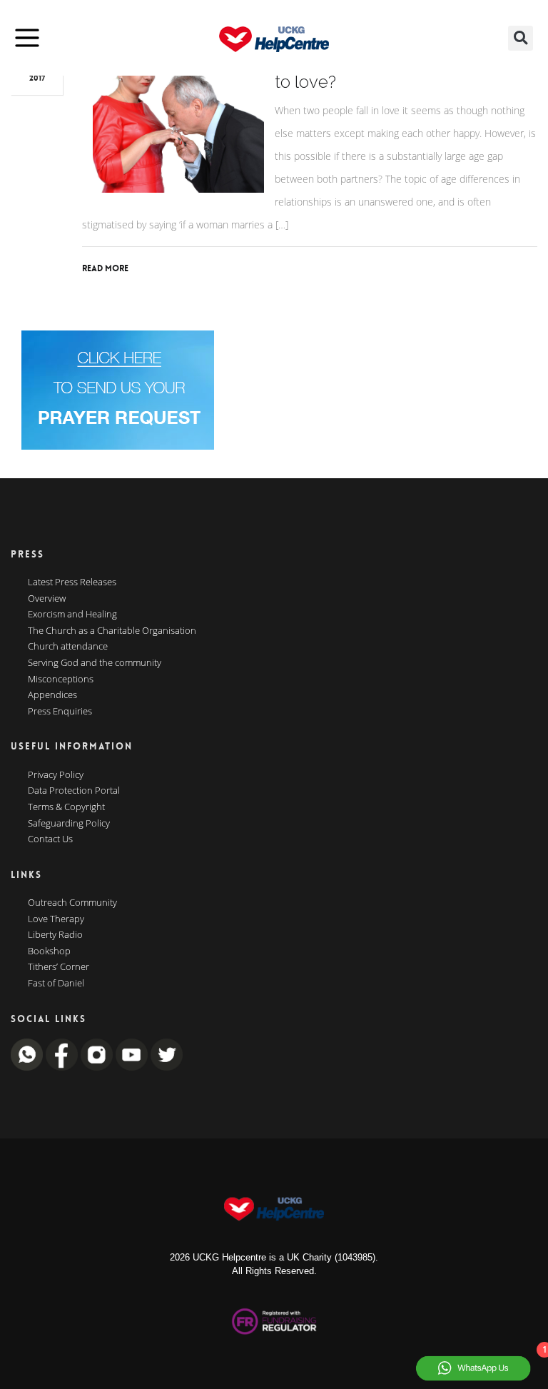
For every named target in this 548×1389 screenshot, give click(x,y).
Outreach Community (72, 903)
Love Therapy (56, 919)
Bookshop (49, 951)
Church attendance (68, 646)
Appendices (52, 695)
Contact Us (50, 839)
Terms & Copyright (66, 807)
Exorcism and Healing (72, 614)
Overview (47, 599)
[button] (520, 38)
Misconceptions (60, 679)
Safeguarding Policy (69, 823)
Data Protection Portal (74, 791)
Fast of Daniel (56, 983)
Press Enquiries (60, 711)
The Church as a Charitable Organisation (112, 631)
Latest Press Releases (72, 582)
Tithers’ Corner (58, 967)
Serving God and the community (94, 663)
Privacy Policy (55, 775)
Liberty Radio (55, 935)
